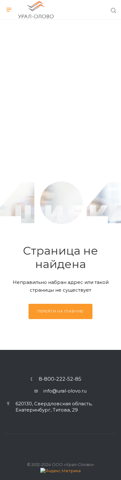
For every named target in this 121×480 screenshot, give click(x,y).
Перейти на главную (60, 311)
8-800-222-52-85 (60, 379)
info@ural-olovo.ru (65, 391)
